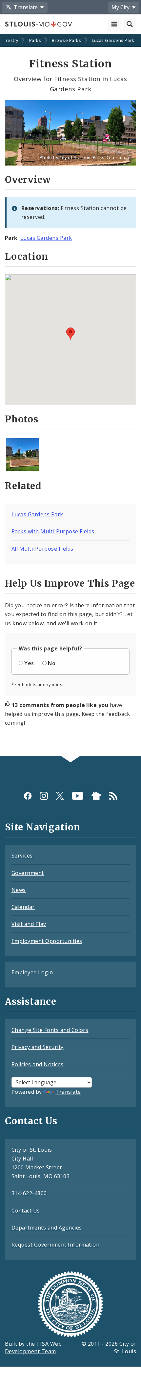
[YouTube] (77, 796)
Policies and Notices (37, 1064)
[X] (60, 796)
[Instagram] (44, 796)
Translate (68, 1091)
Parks (35, 40)
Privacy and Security (37, 1047)
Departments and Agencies (46, 1227)
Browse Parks (66, 40)
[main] (70, 395)
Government (27, 873)
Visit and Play (28, 924)
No (51, 663)
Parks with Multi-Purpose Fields (52, 531)
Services (22, 855)
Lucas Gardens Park (113, 40)
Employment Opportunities (46, 941)
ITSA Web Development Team (33, 1347)
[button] (70, 333)
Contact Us (25, 1210)
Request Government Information (55, 1244)
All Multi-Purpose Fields (42, 548)
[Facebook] (28, 796)
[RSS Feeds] (113, 796)
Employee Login (32, 972)
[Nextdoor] (96, 796)
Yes (29, 663)
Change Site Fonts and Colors (49, 1030)
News (18, 890)
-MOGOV (38, 23)
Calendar (23, 907)
